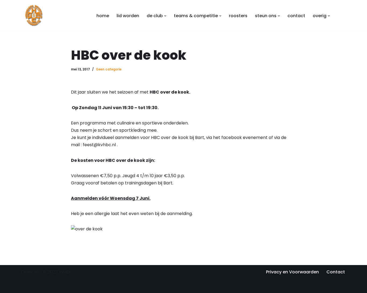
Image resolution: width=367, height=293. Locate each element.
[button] (165, 16)
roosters (238, 16)
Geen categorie (108, 69)
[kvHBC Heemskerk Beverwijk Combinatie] (34, 16)
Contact (335, 272)
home (102, 16)
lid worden (128, 16)
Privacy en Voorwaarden (292, 272)
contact (296, 16)
